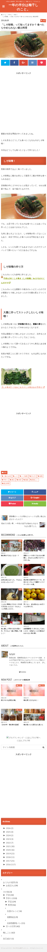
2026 (9, 828)
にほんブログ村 (23, 740)
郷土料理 (6, 483)
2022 (9, 842)
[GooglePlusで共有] (23, 62)
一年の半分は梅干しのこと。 (23, 7)
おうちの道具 (9, 882)
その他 (6, 892)
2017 (10, 861)
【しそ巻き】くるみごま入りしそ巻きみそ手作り (22, 387)
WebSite (23, 672)
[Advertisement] (23, 101)
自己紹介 (7, 938)
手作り (5, 480)
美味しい (35, 480)
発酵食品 (11, 917)
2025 (9, 832)
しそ (16, 476)
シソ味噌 (24, 476)
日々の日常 (11, 926)
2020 (10, 850)
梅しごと (7, 932)
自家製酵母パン (14, 923)
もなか (12, 654)
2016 (11, 864)
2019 (10, 853)
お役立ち (10, 885)
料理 (5, 472)
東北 (13, 480)
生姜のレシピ (13, 911)
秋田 (19, 480)
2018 (10, 857)
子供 (8, 895)
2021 (10, 846)
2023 (9, 839)
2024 (9, 835)
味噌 (40, 476)
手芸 (10, 901)
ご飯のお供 (7, 476)
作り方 (33, 476)
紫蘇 (26, 480)
